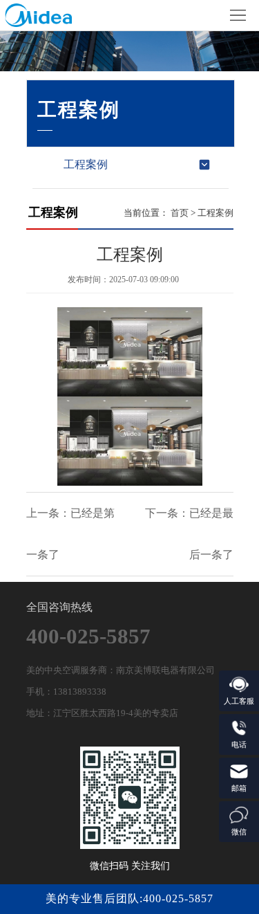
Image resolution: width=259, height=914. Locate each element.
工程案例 (86, 164)
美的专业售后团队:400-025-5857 (129, 898)
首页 (180, 213)
